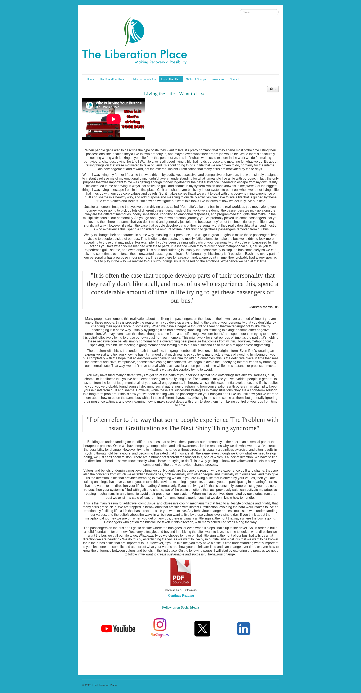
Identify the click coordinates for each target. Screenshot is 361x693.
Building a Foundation (143, 79)
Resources (217, 79)
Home (90, 79)
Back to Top (271, 685)
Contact (234, 79)
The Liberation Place (111, 79)
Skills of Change (196, 79)
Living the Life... (171, 79)
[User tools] (273, 89)
